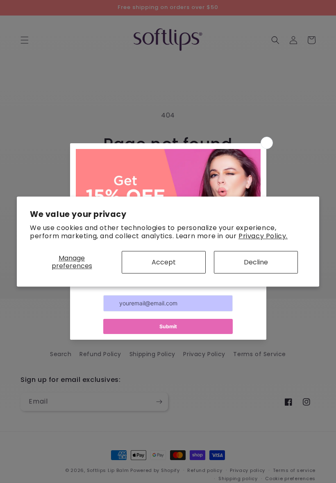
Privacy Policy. (263, 236)
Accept (164, 262)
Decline (256, 262)
